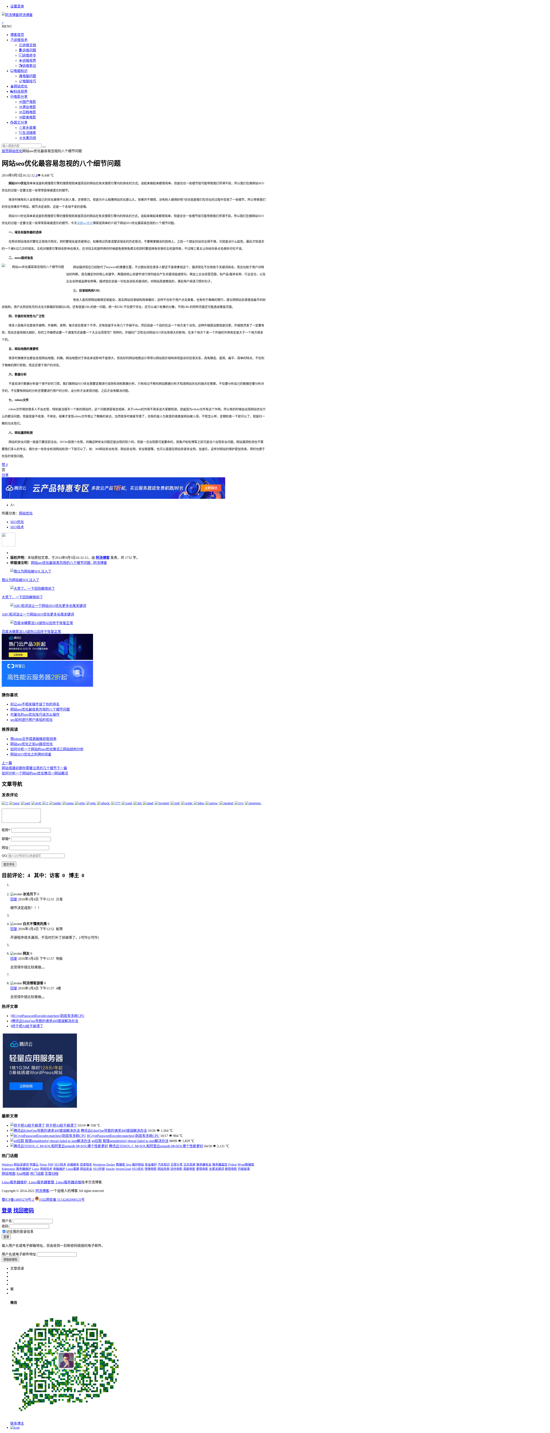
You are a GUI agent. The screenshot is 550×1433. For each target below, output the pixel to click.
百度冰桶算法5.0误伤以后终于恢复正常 (31, 631)
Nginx (43, 1164)
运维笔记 (29, 66)
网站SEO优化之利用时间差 (30, 754)
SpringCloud (123, 1168)
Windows (7, 1164)
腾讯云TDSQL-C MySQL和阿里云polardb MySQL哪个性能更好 (156, 1146)
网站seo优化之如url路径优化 (31, 744)
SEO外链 (99, 1168)
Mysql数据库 (246, 1164)
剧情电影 (231, 1168)
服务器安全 (203, 1164)
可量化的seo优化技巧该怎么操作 (35, 714)
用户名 (7, 1221)
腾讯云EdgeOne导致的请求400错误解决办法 (45, 1021)
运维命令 (29, 55)
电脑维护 (59, 1168)
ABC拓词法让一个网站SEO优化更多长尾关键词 (38, 614)
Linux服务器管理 (41, 1182)
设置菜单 (17, 6)
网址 (5, 847)
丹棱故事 (244, 1168)
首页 (5, 151)
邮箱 (6, 839)
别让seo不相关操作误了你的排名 (35, 704)
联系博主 (17, 1423)
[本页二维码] (15, 1427)
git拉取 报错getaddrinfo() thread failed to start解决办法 (130, 1141)
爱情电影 (202, 1168)
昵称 (6, 830)
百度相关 (86, 1164)
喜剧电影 (189, 1168)
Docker (110, 1164)
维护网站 (138, 1164)
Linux (35, 1168)
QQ (4, 855)
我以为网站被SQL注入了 (20, 580)
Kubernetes (8, 1168)
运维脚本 (73, 1164)
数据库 (120, 1164)
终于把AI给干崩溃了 (27, 1026)
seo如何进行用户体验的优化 (31, 720)
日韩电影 (29, 112)
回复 (13, 899)
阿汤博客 (103, 557)
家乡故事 (29, 127)
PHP (50, 1164)
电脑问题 (29, 76)
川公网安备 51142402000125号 (62, 1199)
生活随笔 (29, 133)
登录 (7, 1210)
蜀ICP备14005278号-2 (18, 1199)
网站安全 (86, 1168)
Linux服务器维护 (14, 1182)
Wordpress (99, 1164)
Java (128, 1164)
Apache (110, 1168)
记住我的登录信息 (20, 1231)
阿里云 (34, 1164)
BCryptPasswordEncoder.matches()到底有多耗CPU (48, 1016)
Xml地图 (22, 1173)
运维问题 (29, 50)
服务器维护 (23, 1168)
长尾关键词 (216, 1168)
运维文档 (29, 45)
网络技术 (46, 1168)
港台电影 (29, 107)
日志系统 (189, 1164)
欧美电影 (29, 117)
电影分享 (21, 96)
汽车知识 (164, 1164)
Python (232, 1164)
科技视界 (21, 91)
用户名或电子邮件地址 (19, 1254)
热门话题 (37, 1173)
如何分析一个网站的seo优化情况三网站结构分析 (47, 749)
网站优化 (21, 86)
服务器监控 (219, 1164)
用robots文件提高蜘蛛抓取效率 (33, 739)
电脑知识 (21, 71)
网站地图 (8, 1173)
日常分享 (177, 1164)
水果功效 (29, 138)
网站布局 (163, 1168)
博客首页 (17, 35)
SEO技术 (17, 527)
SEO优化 (17, 522)
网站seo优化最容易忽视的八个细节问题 (40, 709)
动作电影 (176, 1168)
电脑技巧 (29, 81)
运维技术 (21, 40)
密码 (5, 1226)
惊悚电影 (151, 1168)
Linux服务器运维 (68, 1182)
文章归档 (51, 1173)
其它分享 (21, 122)
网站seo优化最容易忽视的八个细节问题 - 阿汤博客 (69, 563)
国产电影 (29, 102)
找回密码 (23, 1210)
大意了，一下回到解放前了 (22, 597)
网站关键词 (21, 1164)
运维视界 (29, 60)
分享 (5, 475)
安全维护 (151, 1164)
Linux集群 (72, 1168)
